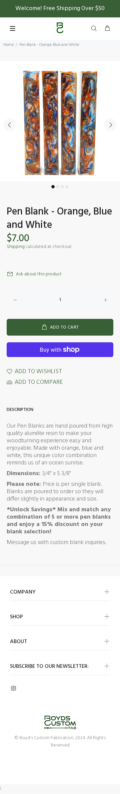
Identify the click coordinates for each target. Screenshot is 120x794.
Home (8, 44)
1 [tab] (53, 186)
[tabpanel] (60, 121)
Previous (9, 124)
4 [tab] (67, 186)
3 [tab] (62, 186)
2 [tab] (57, 186)
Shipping (16, 247)
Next (110, 124)
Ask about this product (39, 274)
